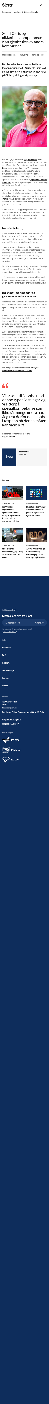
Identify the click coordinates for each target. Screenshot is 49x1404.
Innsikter (17, 12)
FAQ (4, 655)
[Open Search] (40, 5)
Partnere (6, 663)
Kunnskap (6, 12)
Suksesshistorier (31, 12)
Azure (5, 199)
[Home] (7, 5)
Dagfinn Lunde (30, 159)
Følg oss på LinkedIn (10, 724)
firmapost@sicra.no (9, 708)
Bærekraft (6, 647)
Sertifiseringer (8, 670)
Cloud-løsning (8, 168)
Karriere (5, 678)
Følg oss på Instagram (11, 719)
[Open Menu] (45, 5)
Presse (5, 686)
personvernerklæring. (9, 631)
